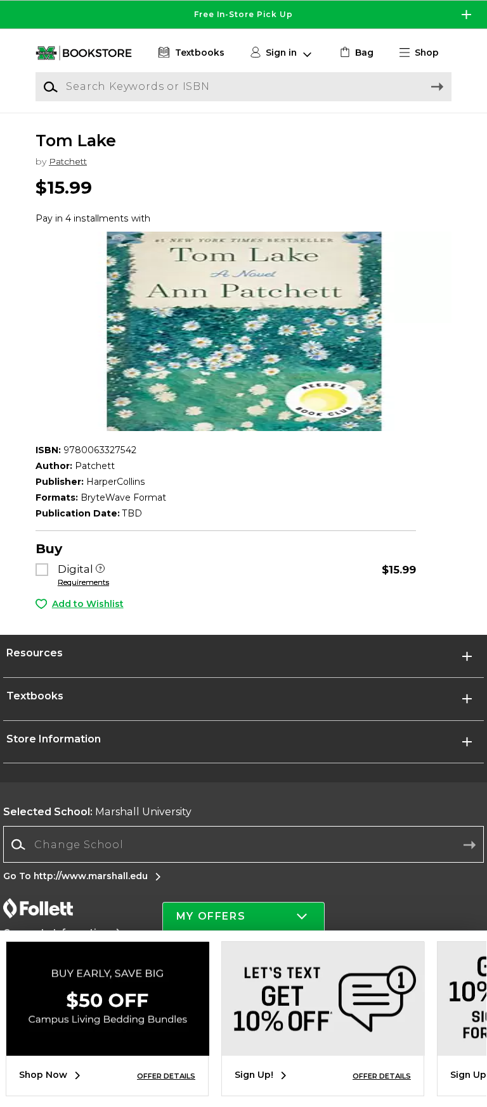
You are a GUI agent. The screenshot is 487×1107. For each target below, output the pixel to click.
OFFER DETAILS (166, 1076)
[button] (243, 14)
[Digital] (100, 569)
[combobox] (243, 844)
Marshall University (97, 812)
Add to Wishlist (88, 604)
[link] (355, 52)
